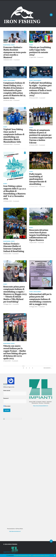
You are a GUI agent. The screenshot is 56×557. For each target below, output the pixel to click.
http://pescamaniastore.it (15, 531)
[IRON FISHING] (28, 15)
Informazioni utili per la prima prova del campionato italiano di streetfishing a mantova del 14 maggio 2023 (40, 299)
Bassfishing (6, 44)
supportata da (7, 552)
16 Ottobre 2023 (7, 201)
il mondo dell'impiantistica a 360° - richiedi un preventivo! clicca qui (32, 555)
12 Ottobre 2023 (33, 186)
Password (5, 398)
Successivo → (48, 368)
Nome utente (6, 390)
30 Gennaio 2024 (33, 98)
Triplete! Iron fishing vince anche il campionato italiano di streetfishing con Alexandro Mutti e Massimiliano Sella (13, 135)
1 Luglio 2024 (32, 57)
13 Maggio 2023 (33, 306)
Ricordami (7, 406)
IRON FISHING (12, 544)
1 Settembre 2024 (7, 59)
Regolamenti (11, 80)
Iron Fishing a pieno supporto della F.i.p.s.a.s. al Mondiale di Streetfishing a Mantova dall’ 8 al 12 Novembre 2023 (14, 192)
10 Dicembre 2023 (8, 144)
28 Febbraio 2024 (7, 100)
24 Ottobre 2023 (33, 145)
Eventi (13, 44)
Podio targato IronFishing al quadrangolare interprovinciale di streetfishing (37, 179)
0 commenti (17, 59)
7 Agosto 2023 (33, 242)
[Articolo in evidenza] (25, 32)
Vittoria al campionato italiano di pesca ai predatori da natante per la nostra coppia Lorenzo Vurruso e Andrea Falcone (40, 136)
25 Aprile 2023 (7, 361)
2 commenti (42, 98)
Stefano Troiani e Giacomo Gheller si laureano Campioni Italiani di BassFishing (13, 247)
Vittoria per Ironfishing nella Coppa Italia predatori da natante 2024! (40, 51)
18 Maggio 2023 (7, 304)
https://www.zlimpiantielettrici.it (40, 405)
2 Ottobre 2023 (7, 253)
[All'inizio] (51, 541)
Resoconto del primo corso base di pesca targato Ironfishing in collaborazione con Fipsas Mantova (39, 235)
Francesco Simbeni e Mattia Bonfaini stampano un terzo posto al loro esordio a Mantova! (14, 52)
